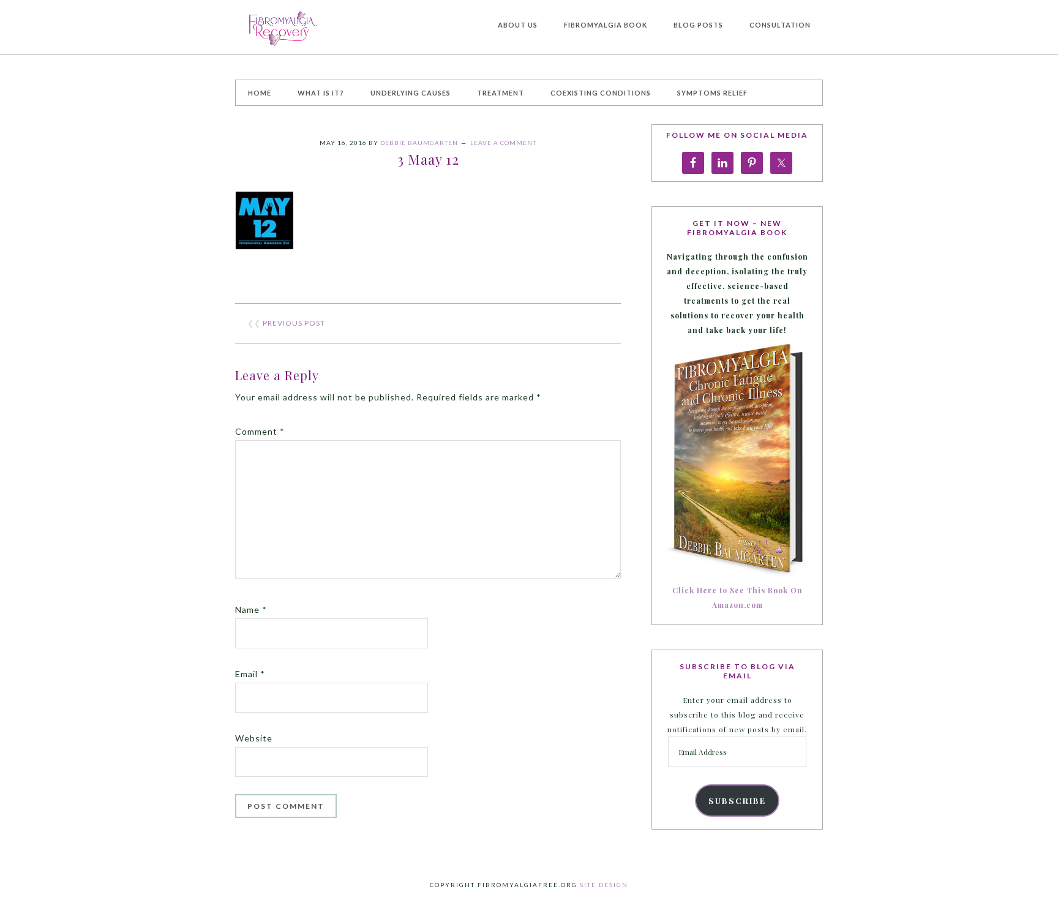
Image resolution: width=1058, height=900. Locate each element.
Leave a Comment (503, 142)
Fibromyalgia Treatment (327, 27)
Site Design (604, 884)
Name (251, 609)
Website (253, 738)
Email (250, 674)
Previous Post (294, 323)
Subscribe (737, 800)
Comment (260, 431)
